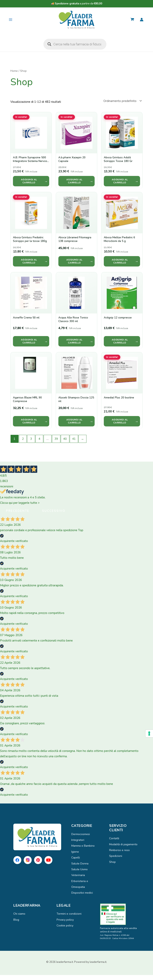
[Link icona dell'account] (141, 19)
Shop (112, 862)
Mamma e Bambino (83, 846)
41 (74, 439)
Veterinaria (78, 875)
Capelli (75, 857)
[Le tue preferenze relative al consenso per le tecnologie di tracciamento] (149, 733)
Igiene (75, 852)
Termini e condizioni (69, 914)
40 (65, 439)
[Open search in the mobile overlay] (74, 44)
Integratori (77, 840)
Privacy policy (65, 920)
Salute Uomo (79, 869)
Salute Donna (79, 863)
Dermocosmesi (80, 834)
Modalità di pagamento (123, 844)
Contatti (114, 838)
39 (56, 439)
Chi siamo (19, 914)
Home (14, 71)
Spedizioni (115, 856)
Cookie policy (65, 925)
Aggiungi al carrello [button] (29, 181)
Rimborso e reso (119, 850)
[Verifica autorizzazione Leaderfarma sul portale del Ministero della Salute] (120, 914)
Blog (16, 920)
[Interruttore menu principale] (10, 20)
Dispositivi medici (82, 893)
